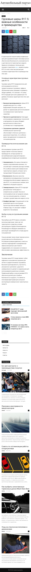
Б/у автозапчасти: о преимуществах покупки (12, 367)
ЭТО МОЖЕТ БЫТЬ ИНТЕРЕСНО (11, 302)
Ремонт (5, 352)
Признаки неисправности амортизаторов (12, 407)
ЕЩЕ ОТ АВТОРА (7, 304)
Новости (5, 350)
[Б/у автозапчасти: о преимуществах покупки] (15, 382)
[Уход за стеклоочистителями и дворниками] (15, 543)
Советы (8, 13)
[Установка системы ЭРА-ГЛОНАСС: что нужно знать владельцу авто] (6, 327)
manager (4, 370)
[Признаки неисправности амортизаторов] (15, 423)
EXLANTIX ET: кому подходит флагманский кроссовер (19, 311)
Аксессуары (6, 345)
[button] (2, 9)
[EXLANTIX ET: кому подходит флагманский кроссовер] (6, 311)
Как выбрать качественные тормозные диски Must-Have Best (15, 488)
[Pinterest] (11, 31)
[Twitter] (7, 31)
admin (3, 410)
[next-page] (5, 333)
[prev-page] (3, 333)
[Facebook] (3, 31)
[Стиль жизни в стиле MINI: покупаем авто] (6, 319)
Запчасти (5, 348)
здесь (17, 67)
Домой (3, 13)
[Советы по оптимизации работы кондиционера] (15, 463)
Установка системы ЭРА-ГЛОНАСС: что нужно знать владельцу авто (20, 326)
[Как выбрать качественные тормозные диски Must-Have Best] (15, 503)
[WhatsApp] (14, 31)
